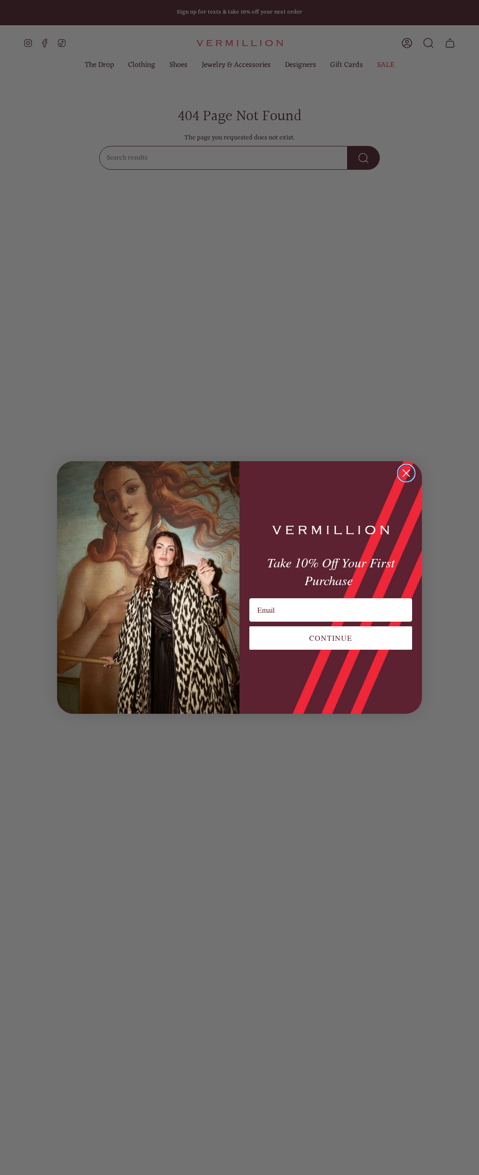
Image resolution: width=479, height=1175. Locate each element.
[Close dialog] (406, 473)
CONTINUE (330, 638)
